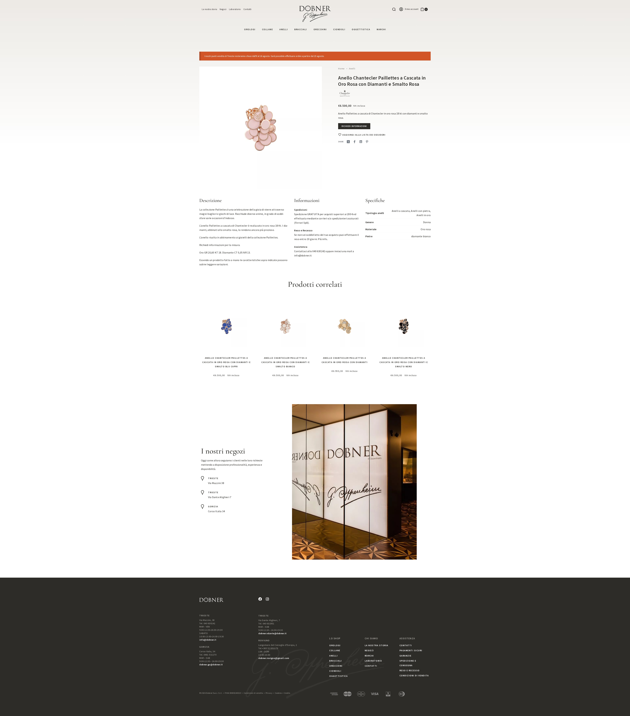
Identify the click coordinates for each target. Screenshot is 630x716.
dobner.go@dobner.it (211, 664)
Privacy (269, 693)
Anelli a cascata (401, 210)
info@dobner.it (303, 255)
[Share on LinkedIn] (360, 141)
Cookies (278, 693)
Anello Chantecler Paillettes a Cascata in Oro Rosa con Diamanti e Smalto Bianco (285, 362)
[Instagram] (267, 599)
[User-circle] (401, 9)
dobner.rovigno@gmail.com (273, 658)
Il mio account (411, 9)
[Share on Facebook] (354, 141)
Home (341, 68)
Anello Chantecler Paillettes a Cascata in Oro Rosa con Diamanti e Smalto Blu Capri (226, 362)
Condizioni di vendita (253, 693)
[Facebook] (260, 599)
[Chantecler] (344, 93)
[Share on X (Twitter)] (348, 141)
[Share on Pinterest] (367, 141)
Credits (287, 693)
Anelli (352, 68)
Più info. (322, 239)
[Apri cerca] (394, 9)
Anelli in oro (424, 215)
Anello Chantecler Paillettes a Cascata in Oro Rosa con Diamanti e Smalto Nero (403, 362)
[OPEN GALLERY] (260, 128)
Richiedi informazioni (354, 126)
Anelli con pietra (420, 210)
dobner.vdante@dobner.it (272, 633)
